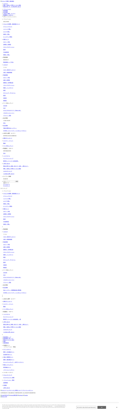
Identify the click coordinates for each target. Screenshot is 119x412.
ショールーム (6, 155)
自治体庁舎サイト (7, 354)
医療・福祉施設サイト (8, 359)
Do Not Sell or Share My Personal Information (86, 407)
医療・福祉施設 (10, 1)
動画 (4, 143)
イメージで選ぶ (7, 29)
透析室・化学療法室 (8, 82)
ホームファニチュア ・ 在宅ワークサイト (13, 362)
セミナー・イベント (8, 140)
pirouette (5, 105)
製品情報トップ (7, 62)
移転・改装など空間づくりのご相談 (12, 168)
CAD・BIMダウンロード (9, 69)
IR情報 (5, 385)
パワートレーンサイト (8, 369)
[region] (59, 407)
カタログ (5, 64)
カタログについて (7, 171)
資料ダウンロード (7, 138)
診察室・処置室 (7, 44)
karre (4, 108)
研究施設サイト (7, 367)
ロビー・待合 (6, 42)
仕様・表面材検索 (7, 72)
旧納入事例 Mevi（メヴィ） (10, 128)
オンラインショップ (8, 158)
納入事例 (5, 125)
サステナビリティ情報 (8, 377)
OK (101, 407)
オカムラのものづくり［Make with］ (12, 110)
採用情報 (5, 382)
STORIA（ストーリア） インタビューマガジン (14, 130)
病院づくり (6, 39)
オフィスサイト (7, 349)
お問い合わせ (6, 163)
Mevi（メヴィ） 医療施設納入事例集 (12, 290)
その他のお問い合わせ (8, 173)
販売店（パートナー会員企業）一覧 (12, 319)
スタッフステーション (8, 47)
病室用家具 (6, 342)
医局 (4, 49)
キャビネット (6, 185)
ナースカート (6, 184)
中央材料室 (6, 52)
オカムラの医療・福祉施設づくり (11, 24)
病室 (4, 90)
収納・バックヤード (8, 87)
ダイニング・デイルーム (9, 93)
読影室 (5, 98)
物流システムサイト (8, 364)
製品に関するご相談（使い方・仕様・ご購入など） (16, 166)
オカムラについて (7, 375)
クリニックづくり (7, 26)
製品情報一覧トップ (8, 338)
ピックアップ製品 (7, 36)
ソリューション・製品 (8, 380)
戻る (12, 62)
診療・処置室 (6, 80)
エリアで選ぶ (6, 31)
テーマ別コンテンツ (8, 145)
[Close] (116, 407)
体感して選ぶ (6, 34)
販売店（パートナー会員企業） (11, 161)
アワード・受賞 (7, 115)
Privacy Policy (5, 409)
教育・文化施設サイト (8, 352)
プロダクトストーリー (8, 113)
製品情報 (5, 75)
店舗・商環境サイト (8, 357)
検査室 (5, 100)
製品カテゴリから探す (8, 340)
